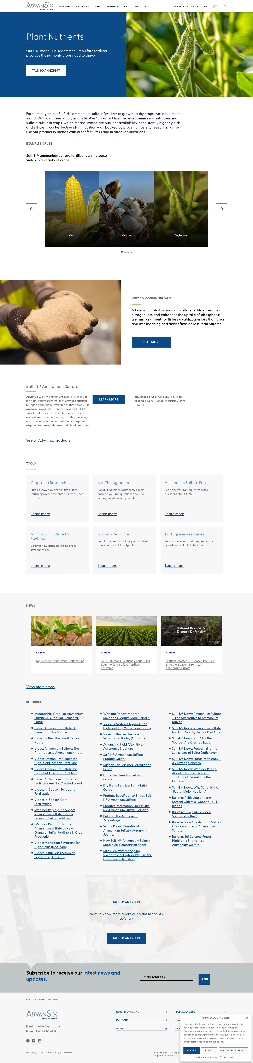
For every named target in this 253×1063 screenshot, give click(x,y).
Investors (140, 7)
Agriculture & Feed (170, 397)
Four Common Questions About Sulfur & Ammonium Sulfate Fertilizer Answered (125, 664)
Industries (64, 7)
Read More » (41, 653)
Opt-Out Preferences (166, 1056)
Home (29, 1000)
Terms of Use (177, 1053)
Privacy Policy (227, 1057)
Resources (178, 7)
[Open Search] (225, 6)
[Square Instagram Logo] (34, 1041)
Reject (209, 1051)
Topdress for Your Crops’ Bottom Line (60, 661)
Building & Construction (149, 401)
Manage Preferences (233, 1051)
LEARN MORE (108, 399)
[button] (246, 1018)
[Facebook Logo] (28, 1041)
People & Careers (185, 1012)
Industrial (171, 401)
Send (204, 979)
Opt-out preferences (207, 1057)
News (113, 7)
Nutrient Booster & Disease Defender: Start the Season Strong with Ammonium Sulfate (190, 664)
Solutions (82, 7)
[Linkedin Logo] (39, 1041)
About (126, 7)
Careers (97, 7)
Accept (191, 1051)
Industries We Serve (127, 1012)
